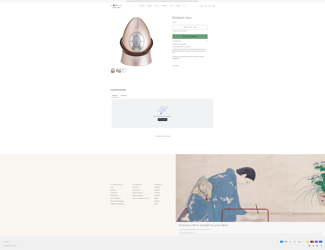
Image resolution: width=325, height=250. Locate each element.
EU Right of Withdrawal (117, 204)
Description (176, 41)
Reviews (157, 201)
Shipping (113, 190)
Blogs (156, 198)
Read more (175, 58)
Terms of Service (115, 198)
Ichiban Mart (8, 246)
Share (177, 65)
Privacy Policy (114, 195)
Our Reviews (136, 190)
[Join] (320, 232)
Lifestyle (157, 193)
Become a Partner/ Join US (141, 198)
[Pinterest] (317, 246)
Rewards (157, 195)
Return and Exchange (116, 201)
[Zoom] (113, 64)
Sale (156, 204)
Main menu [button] (158, 185)
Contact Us (113, 193)
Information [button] (137, 185)
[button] (142, 6)
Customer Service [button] (116, 185)
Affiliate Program (138, 195)
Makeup (157, 190)
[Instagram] (321, 246)
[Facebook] (309, 246)
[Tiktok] (313, 246)
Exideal (174, 22)
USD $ (6, 241)
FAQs (111, 187)
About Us (135, 187)
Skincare (157, 187)
